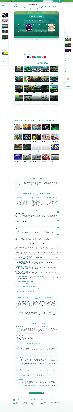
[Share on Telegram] (40, 57)
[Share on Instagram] (33, 57)
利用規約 (41, 403)
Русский (55, 402)
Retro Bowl (23, 0)
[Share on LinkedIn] (35, 57)
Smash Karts (19, 312)
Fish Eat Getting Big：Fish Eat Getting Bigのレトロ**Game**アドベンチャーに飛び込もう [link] (33, 4)
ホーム (19, 0)
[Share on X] (28, 57)
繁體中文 (58, 402)
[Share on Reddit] (42, 57)
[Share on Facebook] (30, 57)
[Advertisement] (5, 77)
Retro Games (19, 4)
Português (52, 402)
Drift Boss (28, 0)
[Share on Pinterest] (45, 57)
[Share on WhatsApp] (38, 57)
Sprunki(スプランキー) (34, 1)
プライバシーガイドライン (44, 402)
